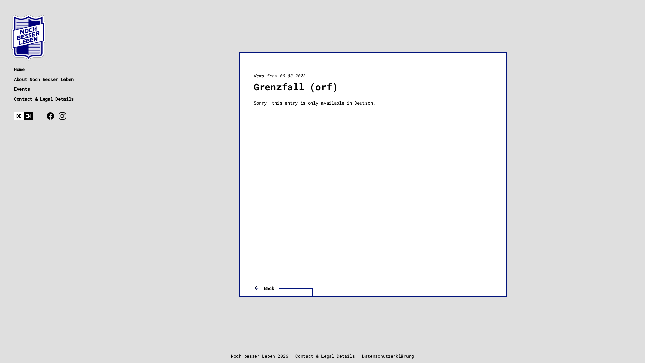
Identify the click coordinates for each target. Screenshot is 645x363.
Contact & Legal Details (44, 99)
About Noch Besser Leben (44, 79)
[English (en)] (28, 116)
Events (22, 89)
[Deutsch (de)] (19, 116)
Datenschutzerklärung (388, 356)
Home (19, 69)
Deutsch (363, 102)
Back (269, 288)
